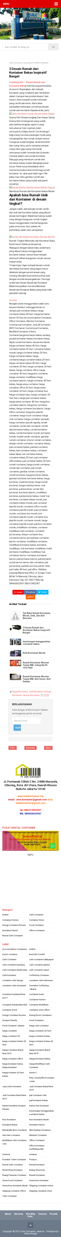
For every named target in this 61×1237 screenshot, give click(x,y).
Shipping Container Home (41, 1185)
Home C (33, 1072)
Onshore (6, 1154)
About (8, 1214)
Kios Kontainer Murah (39, 1119)
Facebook (31, 592)
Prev (12, 748)
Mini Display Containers (40, 1130)
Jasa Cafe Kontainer (11, 1086)
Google (19, 592)
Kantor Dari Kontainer (39, 1105)
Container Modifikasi (38, 1004)
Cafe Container (36, 914)
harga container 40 (11, 1036)
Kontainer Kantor (10, 930)
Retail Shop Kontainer (12, 1170)
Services (18, 1214)
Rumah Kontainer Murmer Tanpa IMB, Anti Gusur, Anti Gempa (37, 679)
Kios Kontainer (9, 1119)
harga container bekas (39, 1036)
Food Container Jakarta (13, 1025)
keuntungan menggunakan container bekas (36, 642)
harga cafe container (39, 1025)
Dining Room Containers (40, 1015)
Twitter (43, 592)
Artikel (5, 914)
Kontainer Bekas (10, 1124)
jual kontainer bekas (38, 1100)
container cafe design (12, 980)
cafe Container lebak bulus (14, 970)
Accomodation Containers (14, 949)
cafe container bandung (13, 964)
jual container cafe (38, 1095)
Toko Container (9, 1196)
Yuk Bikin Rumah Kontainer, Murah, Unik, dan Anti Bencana (37, 615)
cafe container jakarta (39, 964)
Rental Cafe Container (12, 935)
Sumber (13, 300)
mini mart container (11, 1135)
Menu (6, 4)
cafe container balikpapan (41, 959)
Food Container (36, 925)
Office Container (37, 930)
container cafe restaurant (14, 985)
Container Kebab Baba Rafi (14, 1004)
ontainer (33, 1154)
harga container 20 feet (40, 1030)
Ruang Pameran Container (14, 1175)
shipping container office (14, 1191)
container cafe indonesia (41, 980)
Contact (42, 1214)
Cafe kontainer (9, 975)
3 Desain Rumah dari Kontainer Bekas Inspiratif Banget (36, 630)
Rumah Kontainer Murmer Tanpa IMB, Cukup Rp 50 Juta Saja (36, 665)
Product (33, 1159)
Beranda (30, 748)
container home (36, 994)
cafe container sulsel (39, 970)
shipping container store (40, 1191)
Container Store (36, 920)
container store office (39, 1010)
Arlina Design (30, 1233)
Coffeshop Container (39, 975)
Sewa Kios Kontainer (38, 1180)
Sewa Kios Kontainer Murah (15, 1185)
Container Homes (10, 920)
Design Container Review (14, 925)
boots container (9, 954)
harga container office (12, 1058)
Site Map (30, 1214)
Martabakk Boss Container (14, 1130)
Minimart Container (38, 1135)
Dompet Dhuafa (9, 1020)
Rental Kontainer (37, 1164)
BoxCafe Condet (37, 954)
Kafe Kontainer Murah (34, 653)
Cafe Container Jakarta (32, 1231)
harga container (9, 1030)
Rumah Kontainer (37, 1175)
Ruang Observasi (37, 1170)
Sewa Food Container (12, 1180)
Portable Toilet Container (14, 1159)
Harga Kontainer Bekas (39, 1058)
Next (48, 748)
